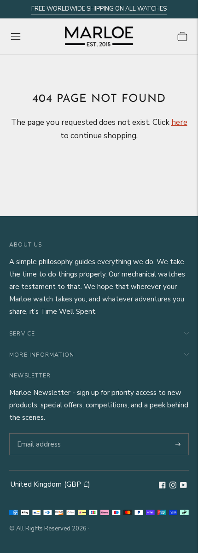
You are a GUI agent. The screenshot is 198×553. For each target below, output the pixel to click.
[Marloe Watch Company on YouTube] (183, 486)
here (179, 122)
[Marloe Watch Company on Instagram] (172, 486)
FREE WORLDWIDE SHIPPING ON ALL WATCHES (99, 9)
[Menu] (15, 36)
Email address (37, 433)
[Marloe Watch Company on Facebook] (162, 486)
